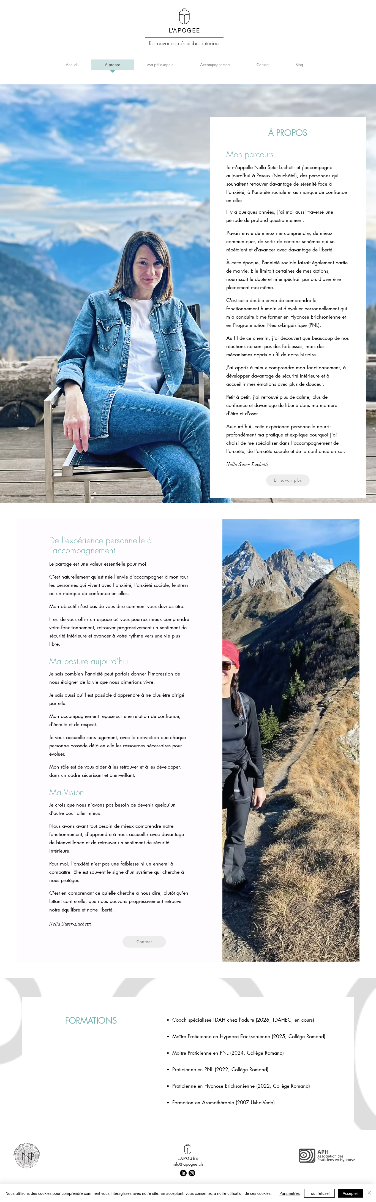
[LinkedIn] (183, 1173)
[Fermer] (369, 1193)
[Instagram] (192, 1173)
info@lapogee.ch (188, 1164)
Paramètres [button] (289, 1193)
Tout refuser (319, 1193)
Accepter (350, 1193)
